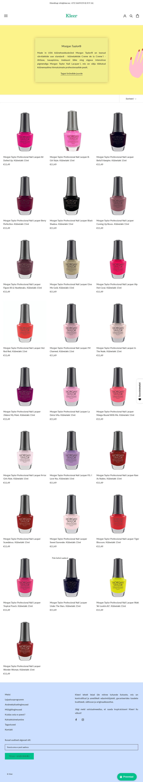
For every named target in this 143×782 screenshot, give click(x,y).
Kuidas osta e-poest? (15, 714)
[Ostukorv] (137, 15)
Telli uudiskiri (19, 756)
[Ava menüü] (6, 16)
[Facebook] (76, 719)
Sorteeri (130, 98)
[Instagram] (83, 719)
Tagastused (10, 724)
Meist (7, 694)
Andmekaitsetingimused (16, 704)
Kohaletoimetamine (14, 719)
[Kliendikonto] (124, 15)
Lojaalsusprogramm (14, 699)
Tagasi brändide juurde (72, 73)
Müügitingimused (13, 709)
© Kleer (10, 774)
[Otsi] (131, 15)
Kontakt (9, 729)
